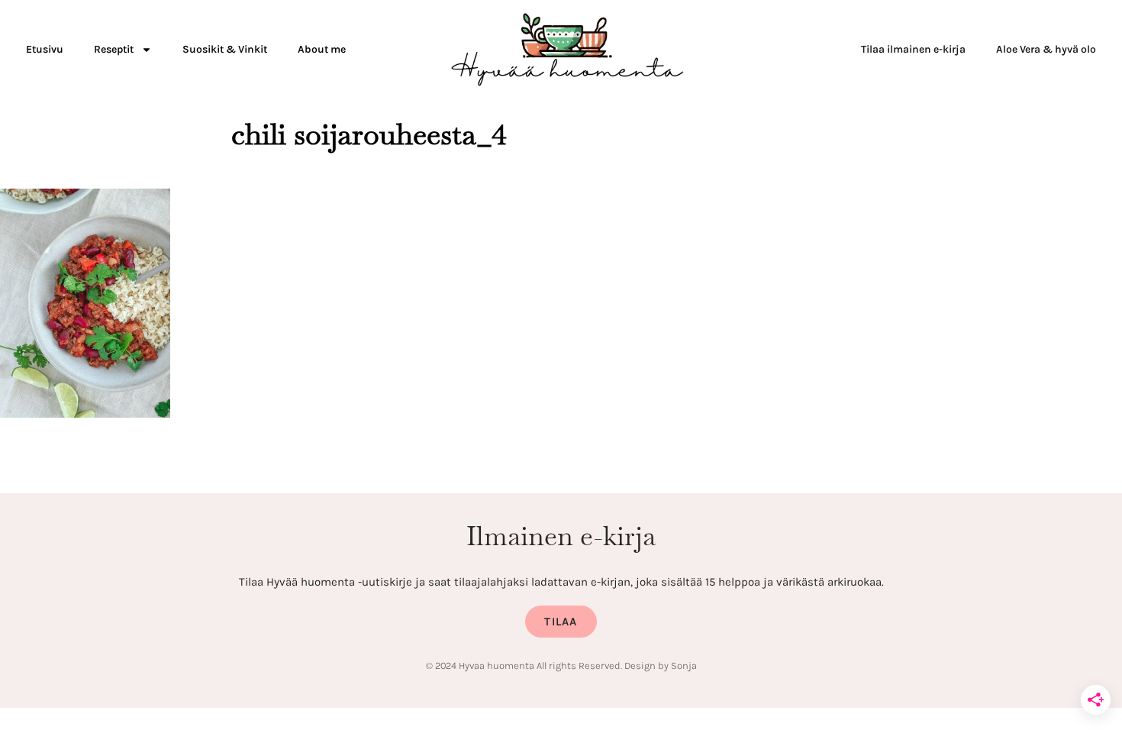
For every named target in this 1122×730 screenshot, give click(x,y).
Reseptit (114, 49)
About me (322, 49)
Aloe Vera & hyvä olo (1046, 49)
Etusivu (44, 49)
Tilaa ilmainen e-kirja (913, 49)
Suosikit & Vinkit (224, 49)
